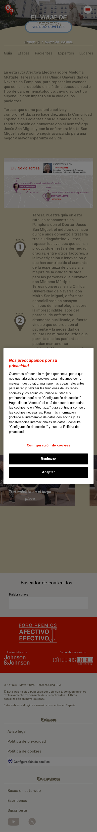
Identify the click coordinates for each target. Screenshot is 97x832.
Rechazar (48, 459)
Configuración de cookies (48, 445)
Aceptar (48, 472)
